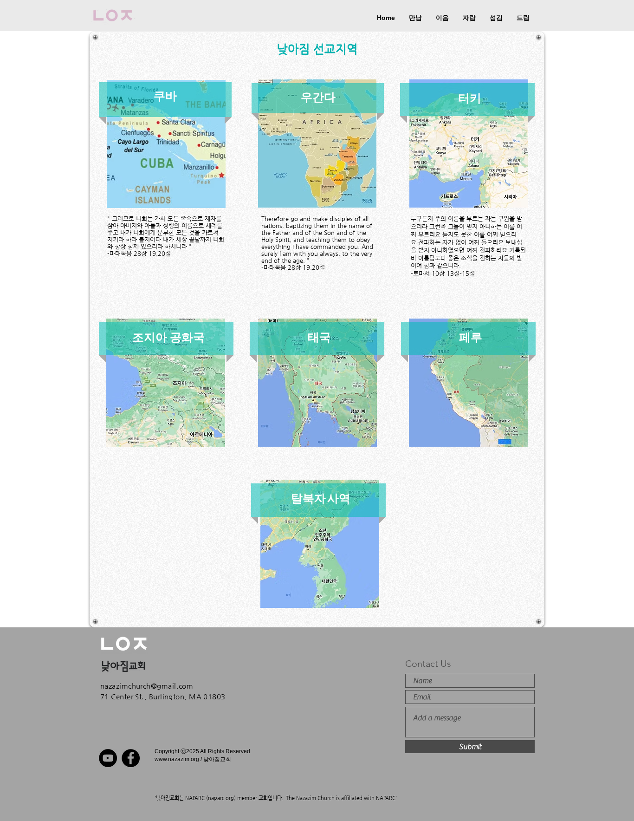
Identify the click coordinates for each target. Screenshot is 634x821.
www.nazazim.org (177, 759)
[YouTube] (108, 758)
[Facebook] (131, 758)
